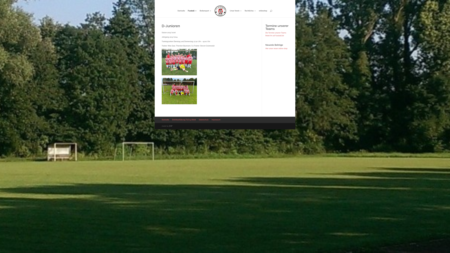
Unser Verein (234, 11)
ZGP (170, 126)
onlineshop (263, 11)
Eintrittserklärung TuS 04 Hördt (255, 2)
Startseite (239, 2)
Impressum (281, 2)
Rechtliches (249, 11)
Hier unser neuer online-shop (276, 48)
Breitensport (204, 11)
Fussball (191, 11)
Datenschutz (271, 2)
